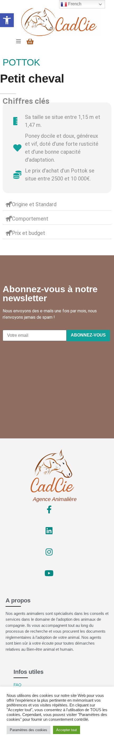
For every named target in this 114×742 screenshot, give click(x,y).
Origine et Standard (34, 204)
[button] (7, 20)
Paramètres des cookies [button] (28, 730)
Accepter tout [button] (66, 730)
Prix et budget (28, 233)
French (74, 4)
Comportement (30, 218)
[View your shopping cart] (31, 41)
